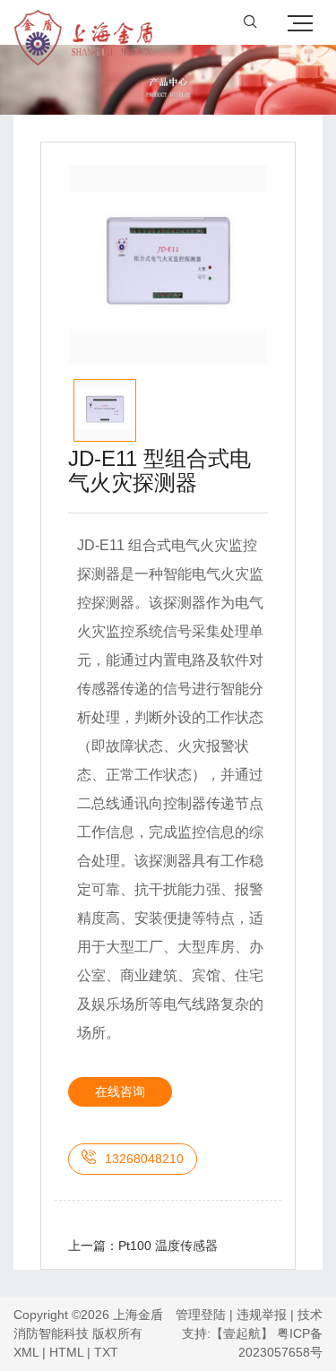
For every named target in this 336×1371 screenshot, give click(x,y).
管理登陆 (201, 1314)
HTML (66, 1352)
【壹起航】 (242, 1333)
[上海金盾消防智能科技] (83, 22)
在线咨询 (120, 1091)
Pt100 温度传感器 (168, 1245)
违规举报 (262, 1314)
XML (26, 1352)
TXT (106, 1352)
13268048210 (144, 1158)
